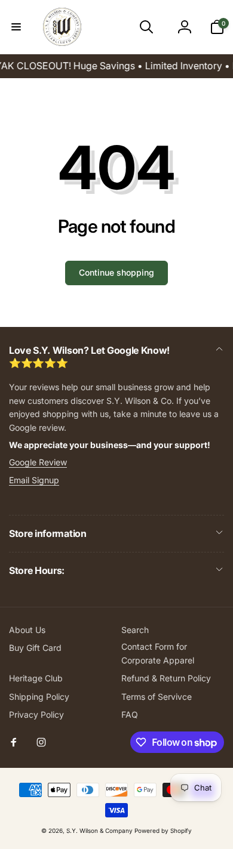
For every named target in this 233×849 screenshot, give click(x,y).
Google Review (38, 462)
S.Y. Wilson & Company (99, 830)
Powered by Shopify (163, 830)
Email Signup (34, 480)
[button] (16, 27)
